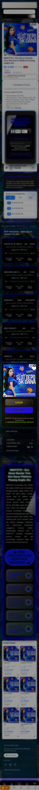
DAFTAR (19, 410)
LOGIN (19, 402)
